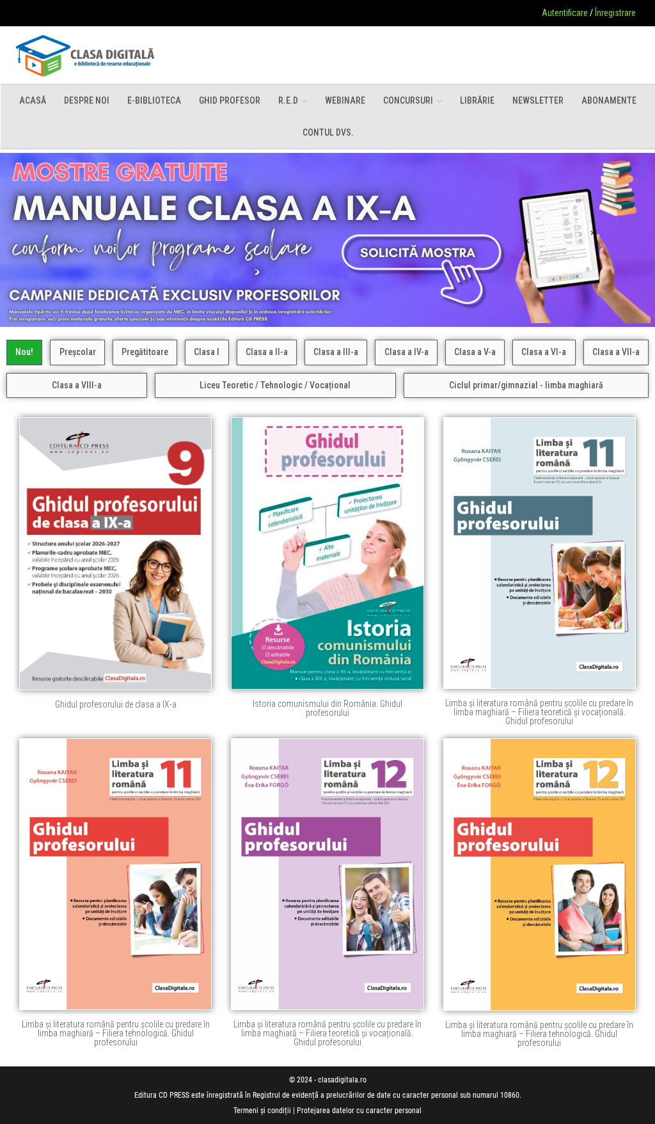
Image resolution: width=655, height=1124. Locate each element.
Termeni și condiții (262, 1110)
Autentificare (565, 13)
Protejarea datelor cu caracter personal (359, 1110)
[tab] (24, 352)
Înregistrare (615, 13)
